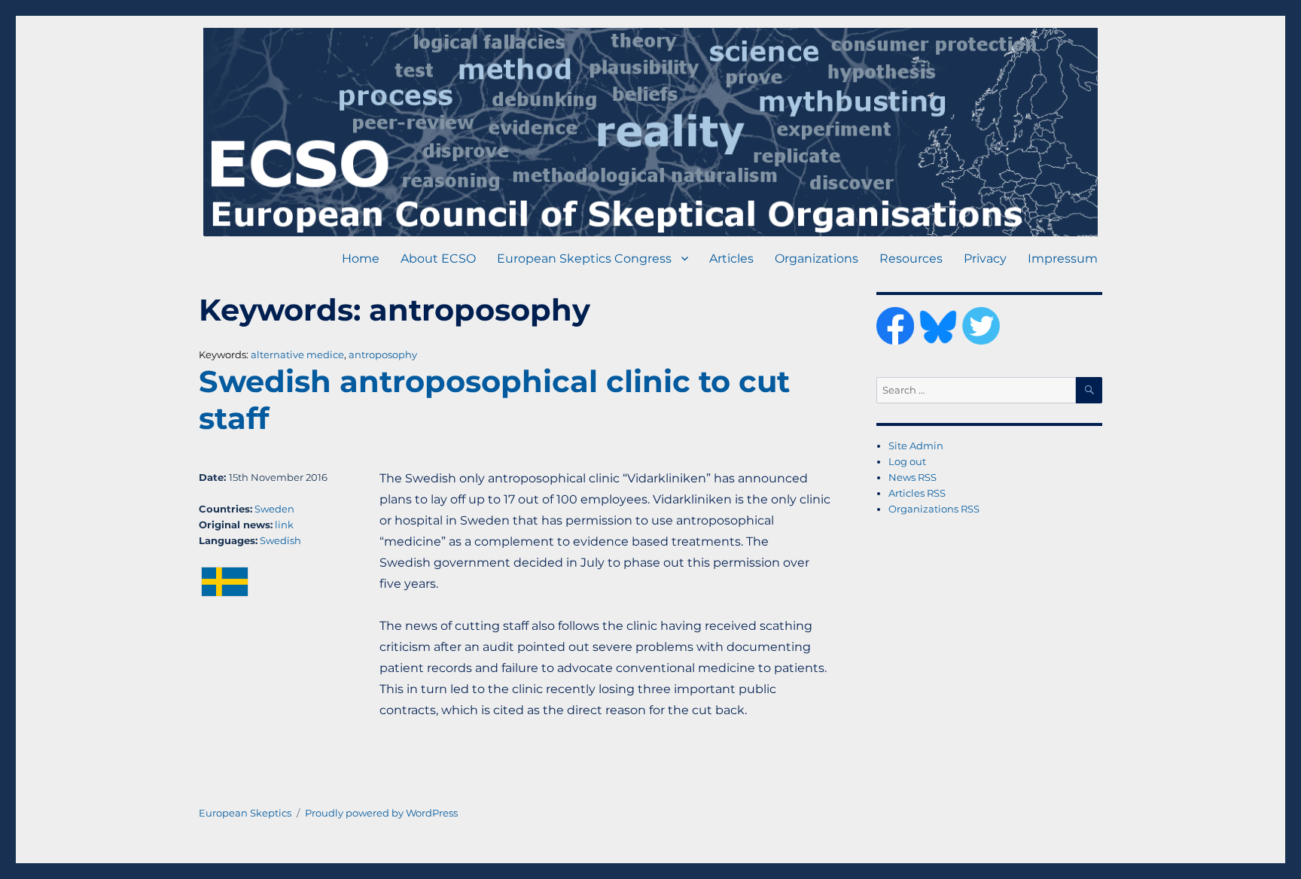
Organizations (816, 258)
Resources (911, 258)
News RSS (912, 477)
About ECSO (438, 258)
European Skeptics (245, 813)
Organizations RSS (934, 509)
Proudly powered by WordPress (381, 813)
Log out (907, 461)
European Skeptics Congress (584, 258)
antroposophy (383, 354)
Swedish (280, 540)
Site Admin (915, 446)
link (284, 525)
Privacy (985, 258)
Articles (731, 258)
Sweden (274, 509)
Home (360, 258)
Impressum (1063, 258)
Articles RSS (917, 493)
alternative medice (297, 354)
